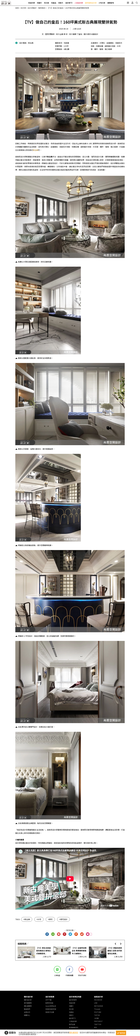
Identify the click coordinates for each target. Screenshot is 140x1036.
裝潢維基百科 (73, 1027)
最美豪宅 (110, 3)
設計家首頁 (73, 1000)
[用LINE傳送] (53, 934)
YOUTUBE (97, 1012)
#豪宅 (50, 919)
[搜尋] (136, 2)
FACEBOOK (98, 1000)
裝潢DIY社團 (50, 1012)
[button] (115, 943)
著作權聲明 (28, 1003)
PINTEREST (98, 1021)
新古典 (35, 150)
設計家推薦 (50, 996)
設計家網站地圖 (75, 996)
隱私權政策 (73, 1032)
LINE (95, 1003)
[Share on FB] (47, 934)
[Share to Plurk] (76, 934)
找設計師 (31, 3)
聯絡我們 (27, 1009)
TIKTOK (97, 1015)
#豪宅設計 (63, 919)
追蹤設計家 (98, 996)
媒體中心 (27, 1015)
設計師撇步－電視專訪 (36, 8)
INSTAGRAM (98, 1006)
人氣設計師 (79, 3)
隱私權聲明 (28, 1006)
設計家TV (68, 3)
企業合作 (27, 1012)
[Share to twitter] (70, 934)
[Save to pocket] (59, 934)
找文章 (46, 3)
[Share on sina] (82, 934)
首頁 (17, 8)
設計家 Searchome (6, 4)
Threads (97, 1009)
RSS (95, 1027)
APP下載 (49, 1000)
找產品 (53, 3)
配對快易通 (49, 1003)
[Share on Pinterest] (64, 934)
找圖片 (39, 3)
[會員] (132, 2)
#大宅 (39, 919)
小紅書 (96, 1018)
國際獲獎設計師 (90, 3)
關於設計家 (28, 996)
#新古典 (27, 919)
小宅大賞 (102, 3)
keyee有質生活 (51, 1006)
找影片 (60, 3)
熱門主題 (72, 1024)
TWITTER (97, 1024)
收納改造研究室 (51, 1009)
